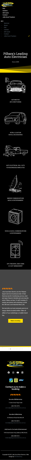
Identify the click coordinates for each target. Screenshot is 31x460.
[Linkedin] (22, 372)
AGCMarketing (18, 456)
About (4, 6)
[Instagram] (13, 372)
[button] (14, 21)
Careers (5, 10)
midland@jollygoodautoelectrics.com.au (15, 437)
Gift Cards (6, 13)
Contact (5, 15)
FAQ (4, 8)
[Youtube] (18, 372)
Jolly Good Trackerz (9, 17)
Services (5, 4)
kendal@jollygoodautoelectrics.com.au (15, 422)
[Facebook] (9, 372)
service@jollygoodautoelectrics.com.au (15, 407)
